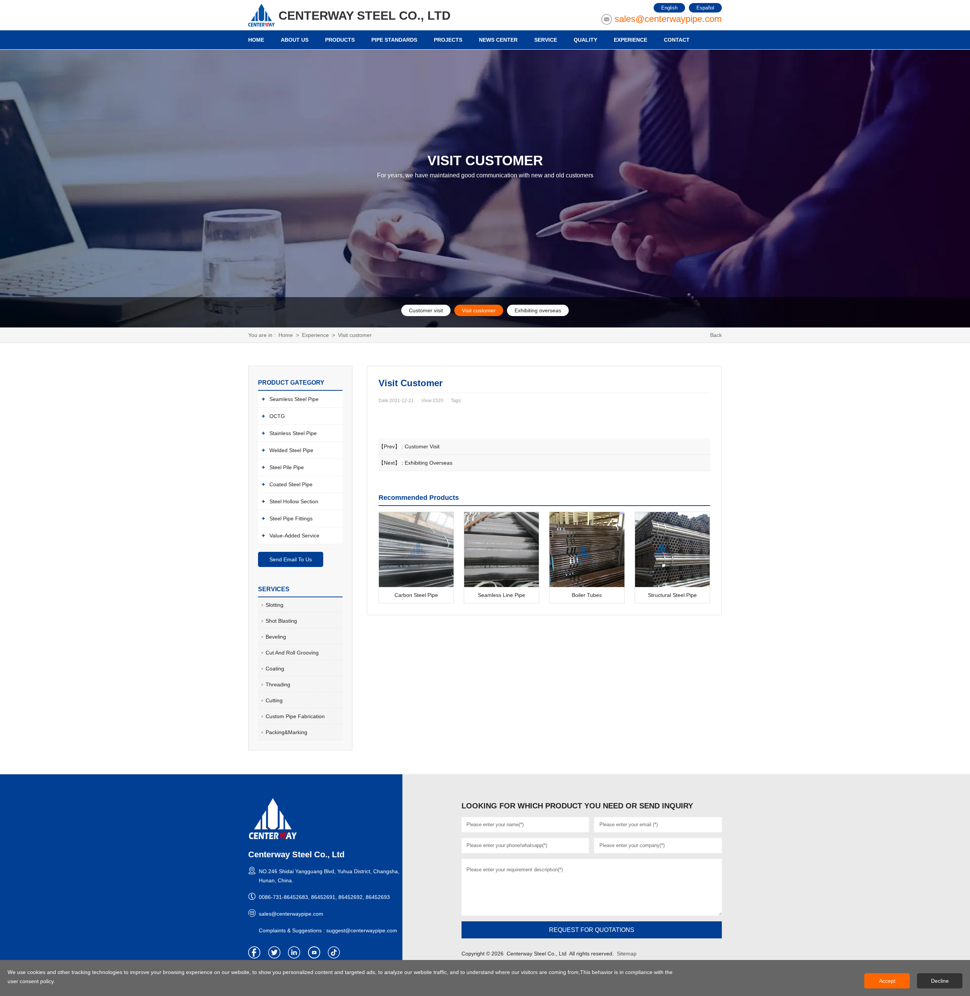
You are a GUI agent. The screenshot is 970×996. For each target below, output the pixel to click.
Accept (887, 981)
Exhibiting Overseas (428, 463)
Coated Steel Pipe (291, 484)
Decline (940, 981)
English (669, 8)
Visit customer (479, 310)
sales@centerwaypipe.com (668, 19)
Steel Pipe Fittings (291, 518)
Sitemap (627, 954)
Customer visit (426, 310)
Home (285, 335)
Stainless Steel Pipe (293, 433)
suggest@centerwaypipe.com (361, 930)
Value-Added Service (294, 535)
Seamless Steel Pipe (294, 399)
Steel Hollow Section (293, 501)
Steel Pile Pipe (286, 467)
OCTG (277, 416)
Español (705, 8)
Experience (315, 335)
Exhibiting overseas (538, 310)
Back (716, 335)
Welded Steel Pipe (291, 450)
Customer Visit (422, 446)
